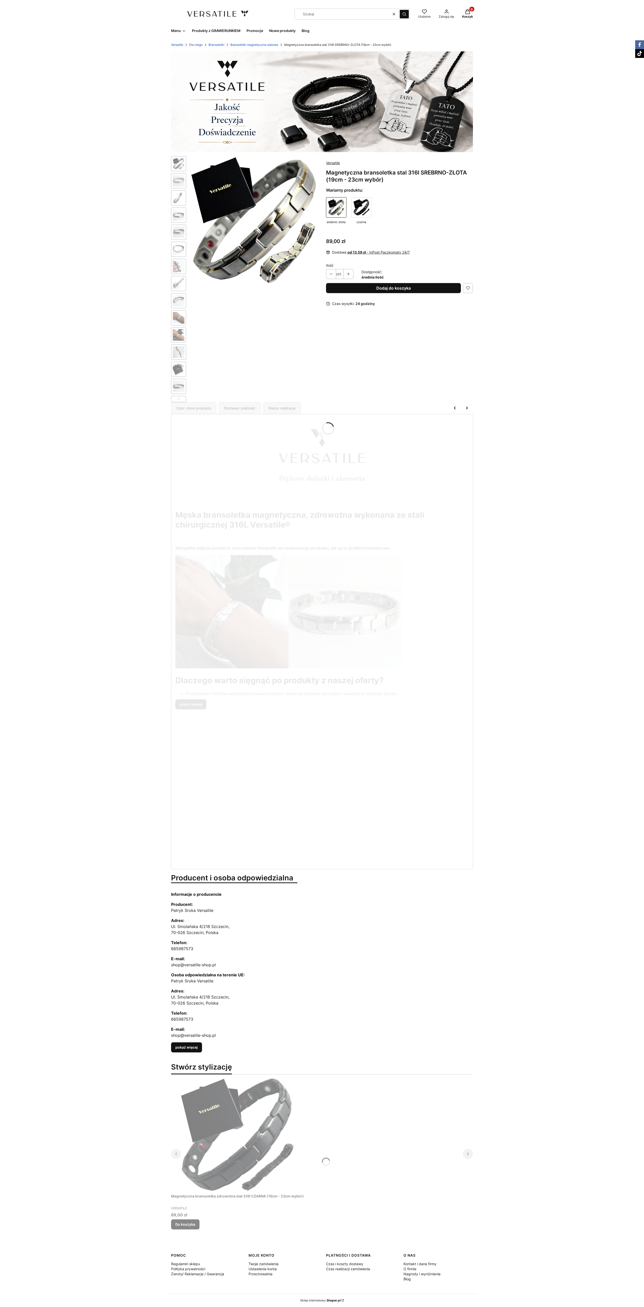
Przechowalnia (260, 1274)
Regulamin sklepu (185, 1264)
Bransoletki (216, 45)
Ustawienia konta (263, 1269)
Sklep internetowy (320, 1300)
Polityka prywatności (188, 1269)
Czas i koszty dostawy (344, 1264)
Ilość (330, 265)
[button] (404, 14)
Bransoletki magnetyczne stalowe (254, 45)
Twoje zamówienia (263, 1264)
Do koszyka (185, 1224)
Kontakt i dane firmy (420, 1264)
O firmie (410, 1269)
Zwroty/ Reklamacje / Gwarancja (197, 1274)
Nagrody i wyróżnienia (422, 1274)
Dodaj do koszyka (393, 288)
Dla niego (196, 45)
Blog (407, 1279)
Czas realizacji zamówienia (348, 1269)
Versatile (177, 45)
